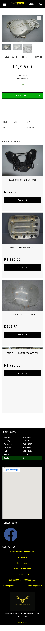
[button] (4, 4)
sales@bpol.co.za (10, 586)
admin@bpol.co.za (35, 586)
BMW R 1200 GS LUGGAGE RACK (22, 180)
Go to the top (22, 622)
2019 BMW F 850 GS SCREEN (22, 315)
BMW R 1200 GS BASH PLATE (22, 247)
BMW (26, 79)
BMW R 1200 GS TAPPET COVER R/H (22, 353)
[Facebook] (10, 534)
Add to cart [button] (22, 200)
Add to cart (22, 95)
